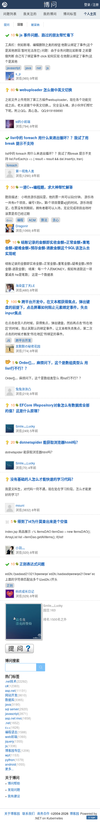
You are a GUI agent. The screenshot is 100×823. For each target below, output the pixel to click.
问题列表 (10, 14)
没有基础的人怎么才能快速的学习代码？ (42, 479)
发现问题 (14, 789)
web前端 (15, 736)
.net (12, 723)
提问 (6, 25)
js (47, 68)
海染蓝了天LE (25, 285)
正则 (10, 585)
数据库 (14, 699)
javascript (13, 68)
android (15, 764)
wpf (12, 755)
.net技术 (16, 681)
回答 (20, 24)
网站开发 (16, 695)
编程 (20, 220)
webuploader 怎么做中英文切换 (45, 89)
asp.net (15, 690)
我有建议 (14, 796)
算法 (44, 220)
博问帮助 (14, 783)
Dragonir (22, 226)
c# (12, 686)
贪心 (56, 220)
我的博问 (50, 14)
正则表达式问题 (32, 563)
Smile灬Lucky (25, 426)
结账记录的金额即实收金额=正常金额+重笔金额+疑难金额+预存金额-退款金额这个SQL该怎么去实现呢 (47, 247)
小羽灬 (20, 548)
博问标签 (70, 14)
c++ (9, 220)
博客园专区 (17, 750)
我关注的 (30, 14)
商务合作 (43, 813)
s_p (18, 73)
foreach (12, 165)
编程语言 (16, 732)
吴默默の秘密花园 (28, 346)
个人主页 (90, 14)
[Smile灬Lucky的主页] (24, 622)
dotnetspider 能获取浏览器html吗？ (49, 442)
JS (8, 340)
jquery (14, 741)
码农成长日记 (25, 591)
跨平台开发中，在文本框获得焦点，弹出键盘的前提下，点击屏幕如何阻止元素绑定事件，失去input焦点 (47, 307)
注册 (96, 4)
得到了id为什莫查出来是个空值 (42, 521)
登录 (87, 4)
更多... (9, 769)
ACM (32, 220)
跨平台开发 (23, 340)
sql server (16, 709)
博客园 (74, 813)
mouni (20, 505)
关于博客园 (12, 813)
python (14, 759)
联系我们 (28, 813)
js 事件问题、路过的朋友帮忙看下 (46, 34)
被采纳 (35, 25)
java (28, 68)
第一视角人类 (25, 171)
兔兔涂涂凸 (23, 389)
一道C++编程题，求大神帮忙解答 (46, 187)
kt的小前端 (23, 121)
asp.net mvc (18, 718)
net (39, 68)
